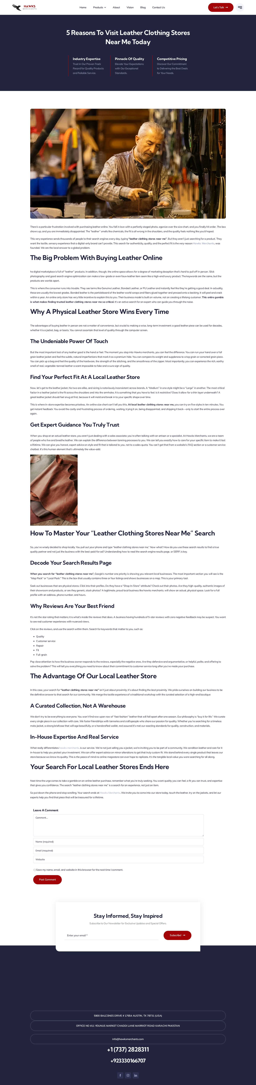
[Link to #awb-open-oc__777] (240, 7)
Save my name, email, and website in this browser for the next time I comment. (79, 869)
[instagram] (128, 1075)
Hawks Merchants (203, 243)
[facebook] (120, 1075)
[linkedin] (136, 1075)
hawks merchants (69, 747)
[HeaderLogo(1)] (27, 5)
